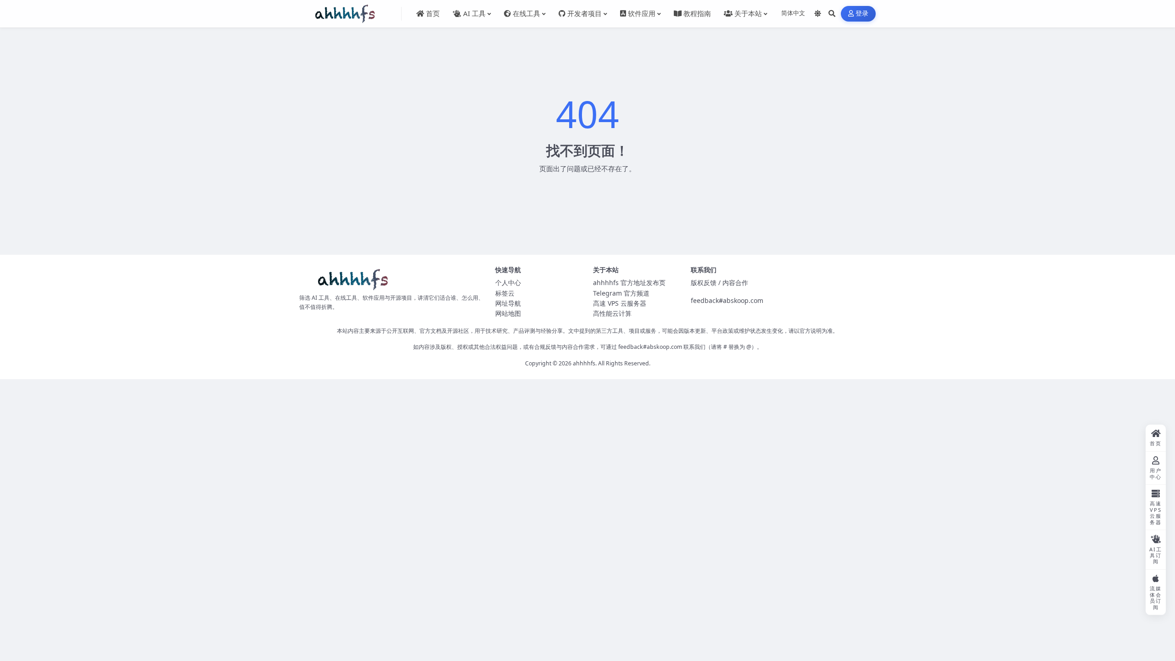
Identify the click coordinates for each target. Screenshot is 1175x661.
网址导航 (508, 303)
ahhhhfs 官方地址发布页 (629, 282)
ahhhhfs (584, 363)
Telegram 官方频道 (621, 293)
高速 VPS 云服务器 (619, 303)
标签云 (505, 293)
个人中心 (508, 282)
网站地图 (508, 313)
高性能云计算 (612, 313)
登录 (862, 13)
